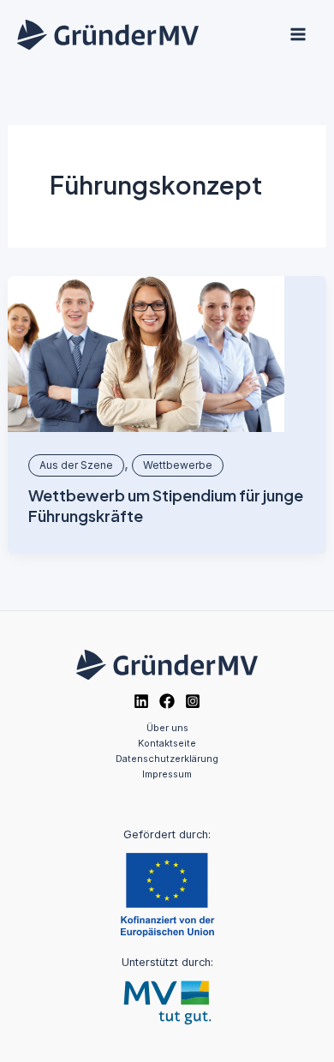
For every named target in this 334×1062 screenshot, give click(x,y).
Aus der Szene (76, 465)
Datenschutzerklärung (167, 759)
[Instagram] (192, 701)
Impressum (167, 774)
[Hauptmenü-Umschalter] (297, 34)
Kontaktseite (167, 743)
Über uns (167, 728)
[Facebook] (167, 701)
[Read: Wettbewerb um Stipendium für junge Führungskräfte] (146, 354)
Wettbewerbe (177, 465)
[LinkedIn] (141, 701)
